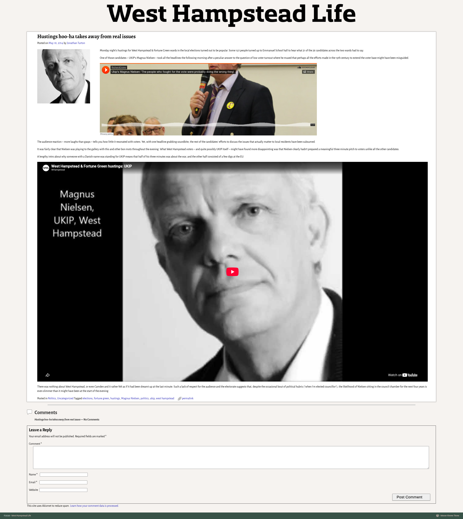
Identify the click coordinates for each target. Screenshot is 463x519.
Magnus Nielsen (130, 398)
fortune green (101, 398)
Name (33, 474)
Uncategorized (65, 398)
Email (33, 482)
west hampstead (165, 398)
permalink (187, 398)
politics (145, 398)
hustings (115, 398)
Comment (35, 443)
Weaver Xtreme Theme (449, 515)
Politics (52, 398)
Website (33, 489)
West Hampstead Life (21, 515)
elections (88, 398)
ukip (152, 398)
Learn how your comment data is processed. (94, 505)
